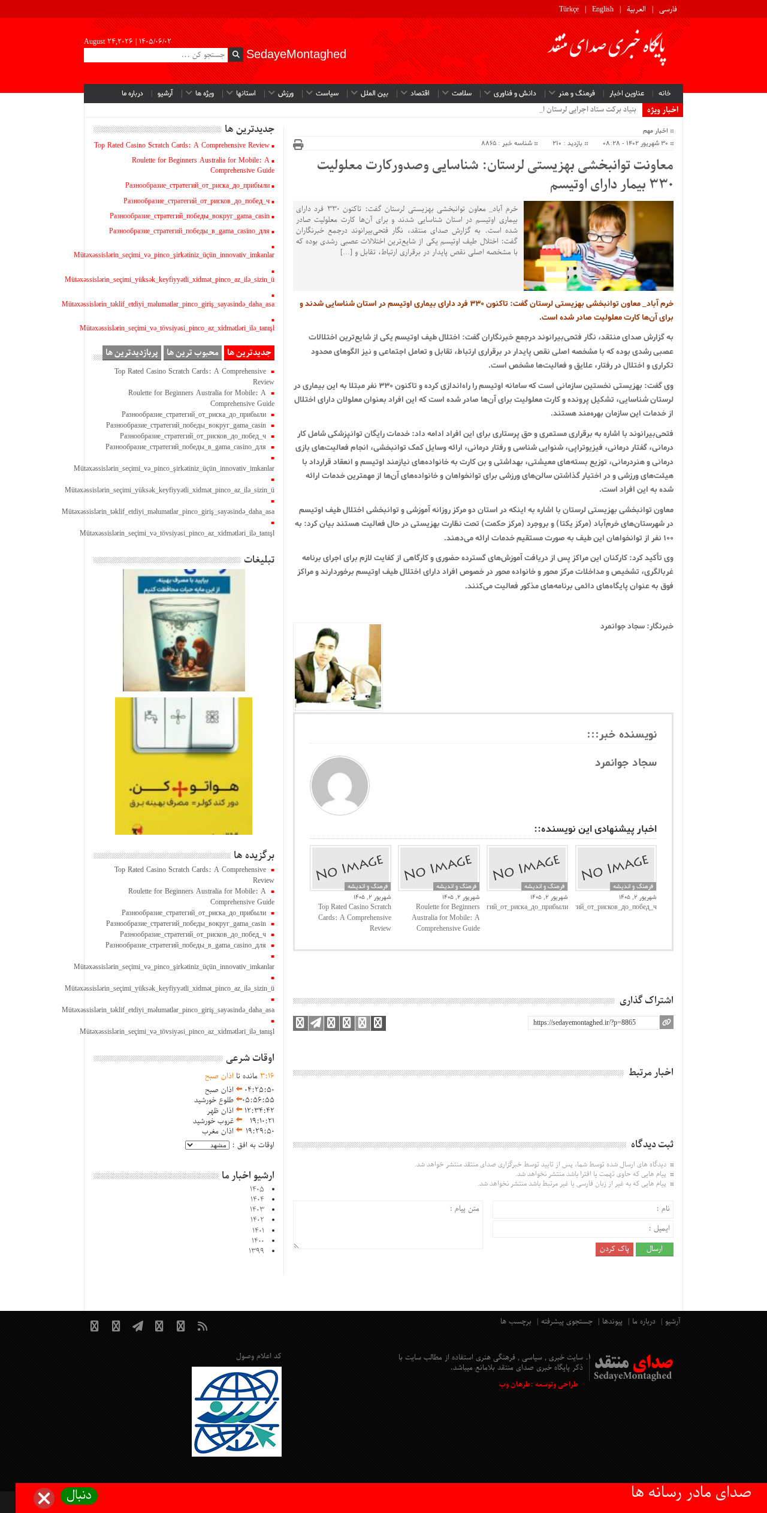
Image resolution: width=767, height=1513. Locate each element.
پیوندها (612, 1321)
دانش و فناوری (515, 93)
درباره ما (132, 93)
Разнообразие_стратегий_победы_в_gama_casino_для (189, 231)
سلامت (462, 93)
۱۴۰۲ (257, 1220)
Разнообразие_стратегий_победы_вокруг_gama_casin (190, 216)
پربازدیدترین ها (131, 353)
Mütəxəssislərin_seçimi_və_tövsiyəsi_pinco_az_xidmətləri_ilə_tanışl (177, 328)
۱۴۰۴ (257, 1200)
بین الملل (374, 93)
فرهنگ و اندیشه (368, 886)
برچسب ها (516, 1321)
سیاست (327, 93)
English (603, 9)
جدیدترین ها (249, 353)
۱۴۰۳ (257, 1210)
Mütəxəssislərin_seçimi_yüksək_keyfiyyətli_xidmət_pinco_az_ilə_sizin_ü (169, 280)
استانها (246, 93)
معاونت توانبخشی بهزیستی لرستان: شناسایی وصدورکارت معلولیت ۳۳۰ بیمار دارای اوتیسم (495, 176)
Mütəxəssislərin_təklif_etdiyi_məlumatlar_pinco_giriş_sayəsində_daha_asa (168, 304)
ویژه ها (204, 93)
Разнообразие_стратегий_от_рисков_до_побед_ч (616, 907)
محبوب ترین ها (193, 353)
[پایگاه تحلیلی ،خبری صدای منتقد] (607, 51)
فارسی (668, 9)
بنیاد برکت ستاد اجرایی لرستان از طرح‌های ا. (571, 109)
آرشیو (165, 93)
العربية (636, 9)
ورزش (286, 93)
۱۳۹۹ (256, 1251)
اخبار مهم (655, 131)
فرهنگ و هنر (576, 93)
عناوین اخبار (626, 93)
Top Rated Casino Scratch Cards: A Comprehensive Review (354, 918)
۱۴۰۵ (257, 1189)
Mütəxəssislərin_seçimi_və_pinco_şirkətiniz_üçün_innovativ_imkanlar (174, 255)
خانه (665, 93)
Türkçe (569, 9)
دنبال (79, 1496)
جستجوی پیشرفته (567, 1321)
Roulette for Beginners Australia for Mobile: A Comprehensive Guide (445, 918)
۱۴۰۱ (258, 1231)
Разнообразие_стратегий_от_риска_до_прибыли (527, 907)
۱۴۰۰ (258, 1241)
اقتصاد (420, 93)
